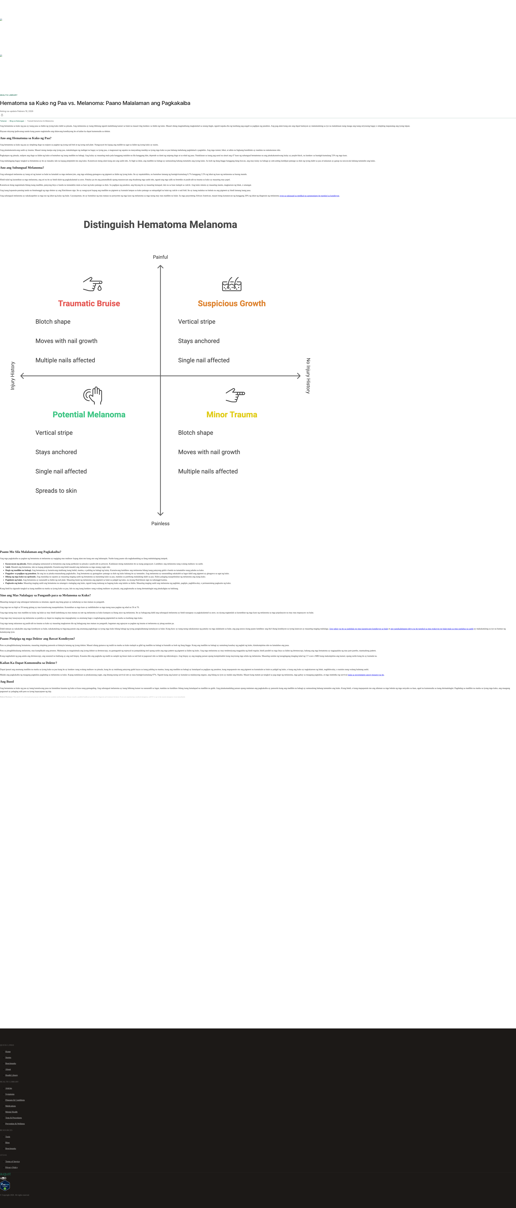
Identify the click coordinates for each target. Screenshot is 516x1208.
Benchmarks (8, 3)
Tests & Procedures (13, 1118)
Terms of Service (12, 1161)
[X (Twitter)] (1, 1178)
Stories (17, 3)
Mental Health (11, 1112)
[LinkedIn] (3, 1178)
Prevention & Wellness (15, 1124)
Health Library (11, 1075)
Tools (7, 1137)
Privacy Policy (11, 1167)
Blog (7, 1142)
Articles (8, 1088)
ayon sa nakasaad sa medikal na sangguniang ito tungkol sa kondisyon (309, 196)
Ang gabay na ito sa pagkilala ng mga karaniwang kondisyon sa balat (358, 629)
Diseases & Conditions (15, 1100)
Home (8, 1051)
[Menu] (6, 10)
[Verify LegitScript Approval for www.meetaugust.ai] (5, 1190)
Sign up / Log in (13, 7)
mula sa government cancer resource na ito (366, 675)
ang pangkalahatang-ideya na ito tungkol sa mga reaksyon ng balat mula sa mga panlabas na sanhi (431, 629)
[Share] (2, 115)
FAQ (22, 3)
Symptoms (9, 1094)
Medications (10, 1106)
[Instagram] (5, 1178)
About (8, 1069)
